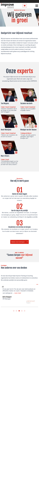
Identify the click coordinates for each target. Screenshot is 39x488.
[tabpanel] (19, 295)
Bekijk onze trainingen (18, 242)
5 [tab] (24, 310)
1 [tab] (13, 310)
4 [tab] (21, 310)
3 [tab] (19, 310)
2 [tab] (16, 310)
